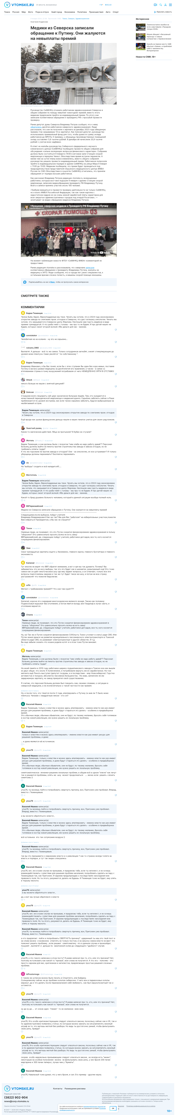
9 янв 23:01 (57, 348)
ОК (113, 1108)
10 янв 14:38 (47, 1018)
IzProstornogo (32, 974)
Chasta (29, 615)
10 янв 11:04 (47, 867)
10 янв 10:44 (47, 750)
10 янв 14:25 (47, 994)
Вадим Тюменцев (34, 313)
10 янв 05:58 (42, 475)
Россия (15, 12)
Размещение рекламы (75, 1088)
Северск (71, 19)
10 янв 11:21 (46, 954)
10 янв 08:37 (36, 548)
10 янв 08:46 (54, 598)
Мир (24, 12)
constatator (31, 335)
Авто (108, 12)
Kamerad (30, 563)
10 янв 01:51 (53, 428)
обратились (36, 127)
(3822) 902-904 (16, 1097)
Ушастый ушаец (34, 428)
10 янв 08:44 (42, 585)
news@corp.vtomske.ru (16, 1101)
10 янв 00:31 (45, 380)
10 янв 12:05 (58, 974)
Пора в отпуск (42, 12)
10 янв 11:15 (46, 906)
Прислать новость (164, 12)
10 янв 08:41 (49, 563)
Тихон (29, 528)
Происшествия (96, 12)
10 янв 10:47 (47, 786)
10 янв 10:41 (47, 727)
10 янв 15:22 (47, 1037)
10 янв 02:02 (49, 441)
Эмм (28, 548)
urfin (28, 585)
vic (27, 463)
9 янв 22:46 (53, 335)
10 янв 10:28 (47, 704)
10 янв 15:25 (47, 1071)
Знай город (56, 12)
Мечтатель (31, 475)
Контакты (57, 1088)
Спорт (116, 12)
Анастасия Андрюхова (39, 22)
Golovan (30, 392)
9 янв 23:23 (47, 363)
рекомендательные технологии (94, 1106)
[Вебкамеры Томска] (155, 5)
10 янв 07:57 (48, 506)
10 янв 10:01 (47, 651)
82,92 (108, 5)
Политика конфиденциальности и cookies (140, 1106)
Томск (7, 12)
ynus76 (29, 750)
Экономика (69, 12)
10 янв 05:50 (48, 463)
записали (90, 267)
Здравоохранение (82, 19)
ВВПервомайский (34, 506)
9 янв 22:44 (47, 313)
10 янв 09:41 (38, 615)
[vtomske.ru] (19, 5)
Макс (52, 282)
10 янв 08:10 (37, 528)
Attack (29, 380)
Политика (82, 12)
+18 (101, 5)
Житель (30, 440)
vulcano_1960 (32, 348)
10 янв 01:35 (48, 392)
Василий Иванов (34, 704)
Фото (30, 12)
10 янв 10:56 (47, 801)
